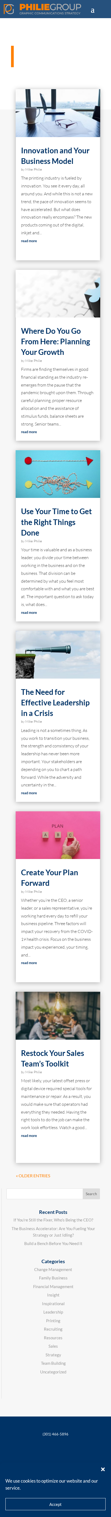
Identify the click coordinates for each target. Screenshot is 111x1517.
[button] (103, 1469)
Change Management (53, 1269)
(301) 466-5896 (55, 1434)
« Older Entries (33, 1175)
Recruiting (53, 1329)
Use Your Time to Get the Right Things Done (56, 522)
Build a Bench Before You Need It (53, 1243)
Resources (53, 1337)
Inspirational (53, 1303)
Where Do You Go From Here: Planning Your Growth (55, 341)
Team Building (53, 1363)
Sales (53, 1346)
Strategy (53, 1354)
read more (29, 241)
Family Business (53, 1277)
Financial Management (53, 1286)
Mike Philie (33, 169)
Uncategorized (53, 1371)
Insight (53, 1294)
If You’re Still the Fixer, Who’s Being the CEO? (53, 1219)
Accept (55, 1504)
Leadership (53, 1311)
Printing (53, 1320)
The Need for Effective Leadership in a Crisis (55, 702)
